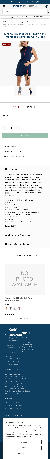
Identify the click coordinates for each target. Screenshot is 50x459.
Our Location (26, 342)
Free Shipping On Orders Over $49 (26, 2)
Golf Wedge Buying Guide (14, 389)
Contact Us (15, 361)
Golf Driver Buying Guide (14, 376)
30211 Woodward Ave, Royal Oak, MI (14, 357)
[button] (10, 314)
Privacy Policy (37, 436)
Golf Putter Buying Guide (14, 386)
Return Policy (27, 345)
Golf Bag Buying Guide (13, 374)
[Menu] (4, 6)
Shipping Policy (27, 347)
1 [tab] (21, 319)
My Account (26, 340)
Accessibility (26, 352)
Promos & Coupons (29, 349)
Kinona (13, 146)
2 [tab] (25, 319)
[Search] (48, 12)
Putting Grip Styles (12, 393)
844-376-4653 (16, 403)
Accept (24, 442)
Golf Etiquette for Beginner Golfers (17, 391)
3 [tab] (28, 319)
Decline (24, 448)
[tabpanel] (25, 290)
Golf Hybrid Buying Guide (14, 381)
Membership (26, 337)
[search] (25, 11)
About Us (14, 364)
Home (7, 22)
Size (4, 120)
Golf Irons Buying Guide (13, 384)
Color (5, 115)
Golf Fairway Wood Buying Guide (17, 379)
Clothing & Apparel (19, 22)
